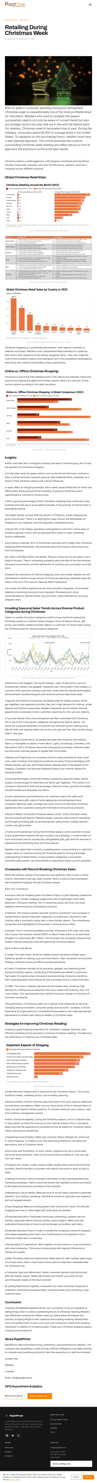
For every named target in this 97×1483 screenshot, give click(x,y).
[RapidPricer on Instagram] (18, 1435)
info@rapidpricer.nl (58, 1448)
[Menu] (90, 5)
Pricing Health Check (59, 1420)
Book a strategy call (39, 1396)
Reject (76, 1477)
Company (9, 1456)
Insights (8, 1452)
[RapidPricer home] (15, 4)
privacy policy (14, 1479)
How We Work (56, 1424)
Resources (9, 1448)
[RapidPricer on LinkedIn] (7, 1435)
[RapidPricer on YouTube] (13, 1435)
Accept (88, 1477)
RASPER (53, 1428)
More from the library (15, 1396)
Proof (52, 1432)
